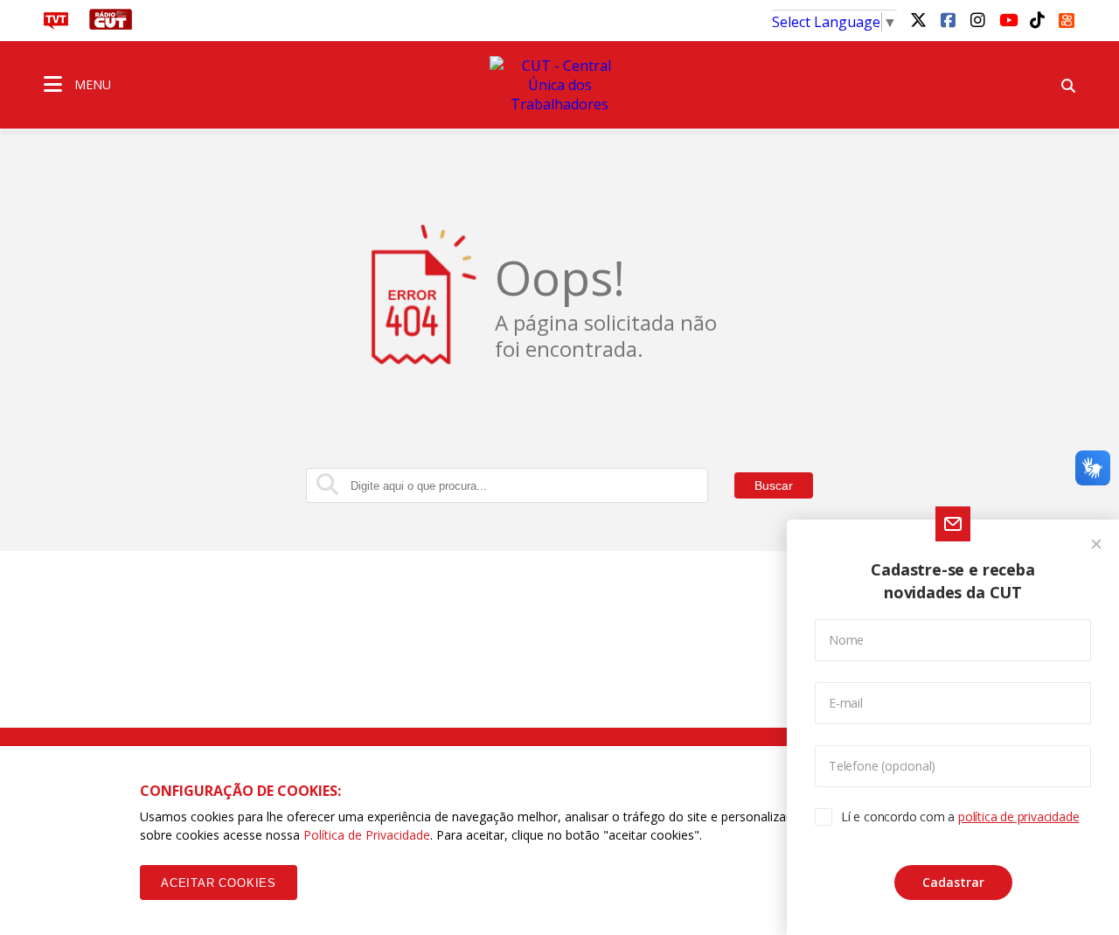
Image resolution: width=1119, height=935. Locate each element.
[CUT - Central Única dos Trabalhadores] (559, 85)
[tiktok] (1037, 19)
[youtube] (1007, 19)
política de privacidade (1018, 816)
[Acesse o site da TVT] (56, 24)
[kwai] (1066, 17)
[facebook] (947, 19)
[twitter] (918, 19)
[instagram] (977, 19)
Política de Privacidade (366, 835)
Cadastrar (953, 882)
